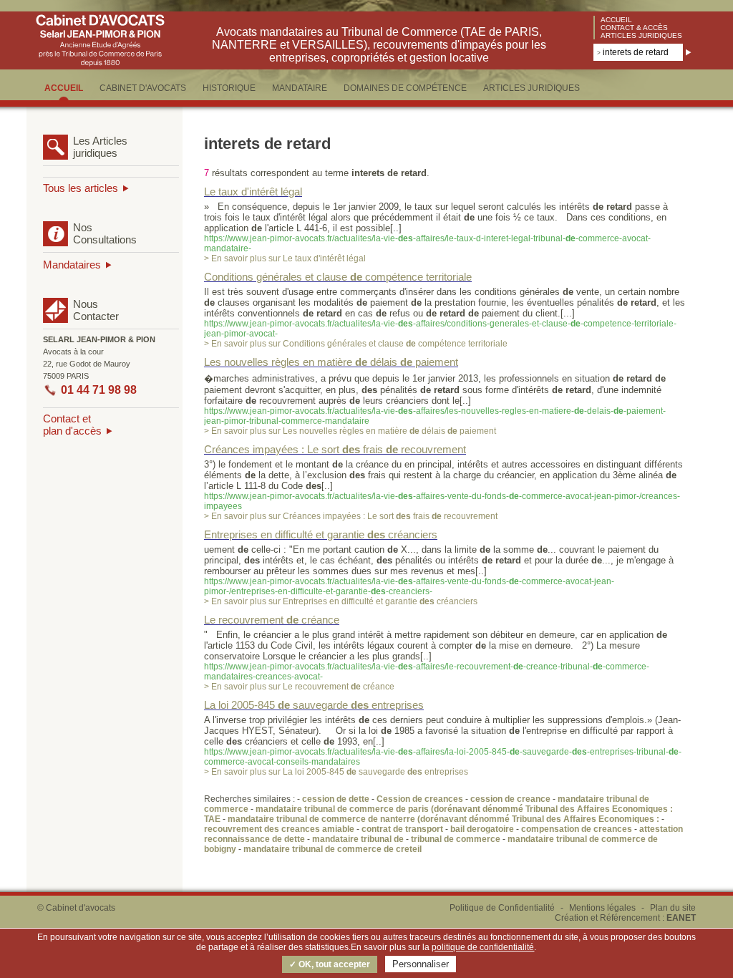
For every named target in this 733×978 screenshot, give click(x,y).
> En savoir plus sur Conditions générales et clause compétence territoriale (356, 344)
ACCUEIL (63, 88)
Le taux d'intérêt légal (253, 191)
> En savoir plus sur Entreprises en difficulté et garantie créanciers (340, 601)
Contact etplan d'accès (72, 424)
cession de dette (335, 799)
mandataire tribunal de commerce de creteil (332, 849)
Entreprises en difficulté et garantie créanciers (320, 534)
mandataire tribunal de (358, 839)
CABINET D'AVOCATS (142, 88)
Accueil (616, 20)
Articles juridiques (641, 35)
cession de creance (510, 799)
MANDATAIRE (299, 88)
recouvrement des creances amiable (279, 829)
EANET (681, 918)
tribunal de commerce (455, 839)
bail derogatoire (482, 829)
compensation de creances (576, 829)
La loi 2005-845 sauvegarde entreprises (314, 705)
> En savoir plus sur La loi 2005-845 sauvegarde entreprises (336, 772)
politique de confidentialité (483, 947)
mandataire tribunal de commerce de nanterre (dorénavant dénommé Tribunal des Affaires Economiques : (444, 819)
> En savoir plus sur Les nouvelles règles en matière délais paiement (350, 431)
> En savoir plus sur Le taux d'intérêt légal (285, 258)
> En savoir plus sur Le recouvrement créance (299, 687)
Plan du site (673, 908)
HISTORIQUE (229, 88)
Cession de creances (420, 799)
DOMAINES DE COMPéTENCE (405, 88)
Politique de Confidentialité (502, 908)
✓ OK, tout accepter (329, 964)
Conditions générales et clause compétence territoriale (338, 277)
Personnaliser (420, 964)
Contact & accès (634, 28)
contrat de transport (402, 829)
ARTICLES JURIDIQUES (531, 88)
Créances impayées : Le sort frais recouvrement (335, 449)
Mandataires (72, 264)
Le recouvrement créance (271, 620)
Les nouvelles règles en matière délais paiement (331, 362)
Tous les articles (80, 188)
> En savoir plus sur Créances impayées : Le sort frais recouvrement (350, 516)
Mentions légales (602, 908)
